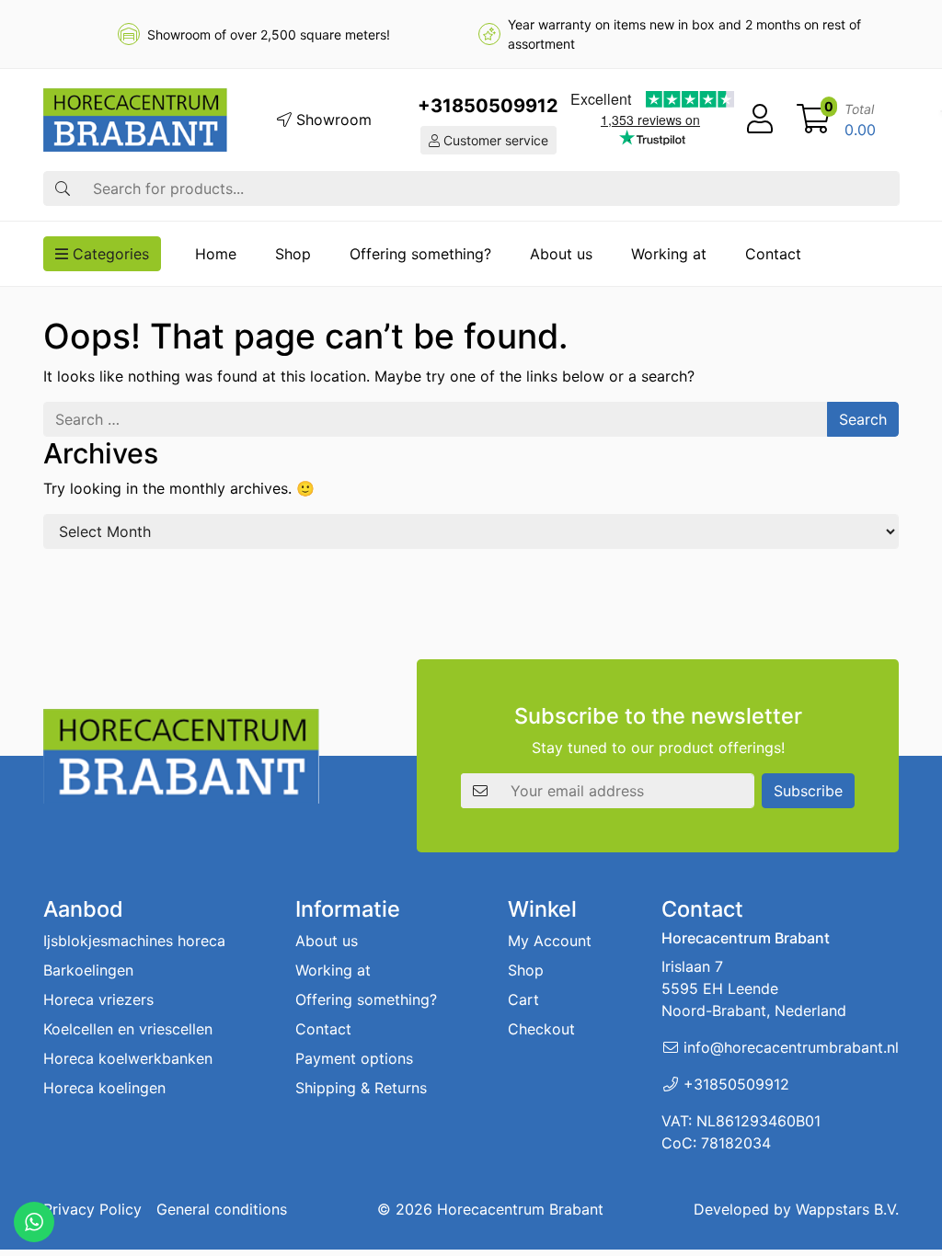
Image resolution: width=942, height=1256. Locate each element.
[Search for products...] (62, 188)
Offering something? (420, 254)
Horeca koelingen (104, 1088)
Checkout (541, 1029)
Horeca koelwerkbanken (128, 1058)
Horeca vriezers (98, 999)
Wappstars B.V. (847, 1209)
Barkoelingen (88, 970)
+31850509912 (488, 106)
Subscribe (808, 791)
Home (215, 254)
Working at (668, 254)
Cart (523, 999)
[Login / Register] (760, 119)
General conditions (221, 1209)
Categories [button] (108, 254)
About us (561, 254)
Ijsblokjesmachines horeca (134, 940)
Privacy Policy (92, 1209)
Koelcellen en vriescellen (128, 1029)
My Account (550, 940)
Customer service (494, 140)
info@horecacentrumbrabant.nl (791, 1047)
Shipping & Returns (361, 1088)
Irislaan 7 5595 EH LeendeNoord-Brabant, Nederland (753, 988)
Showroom (332, 119)
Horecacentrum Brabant (520, 1209)
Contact (773, 254)
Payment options (354, 1058)
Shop (293, 254)
